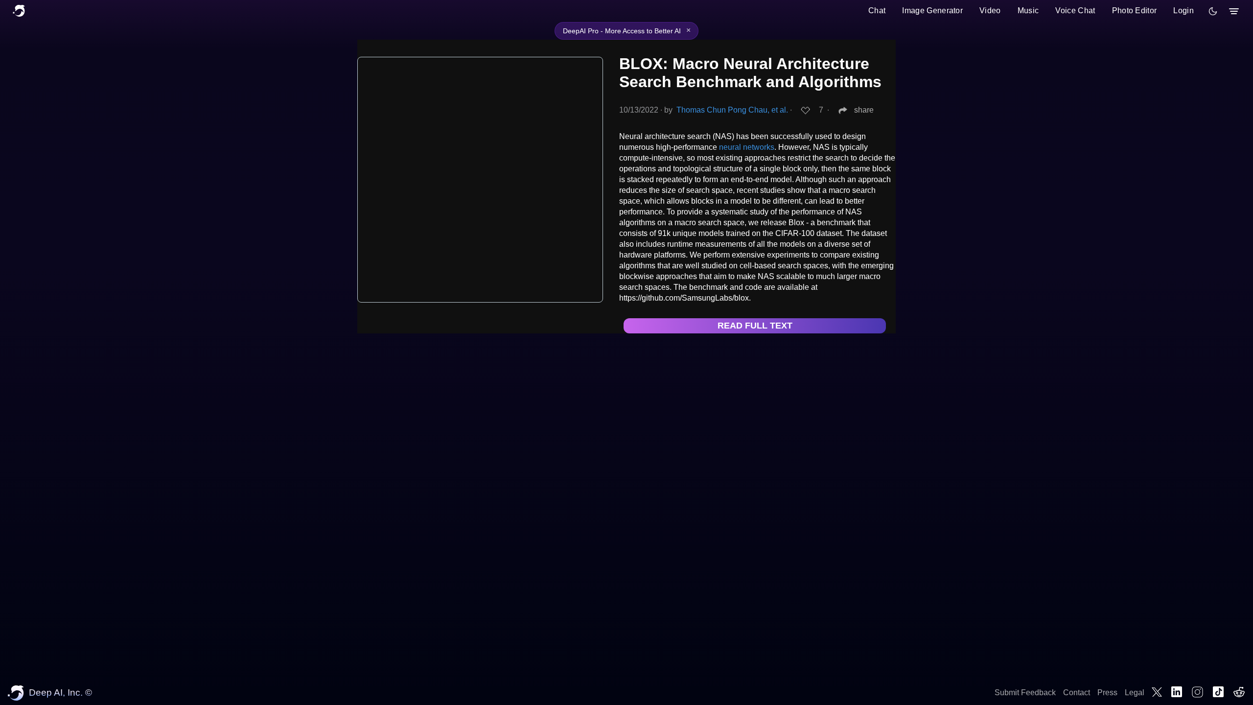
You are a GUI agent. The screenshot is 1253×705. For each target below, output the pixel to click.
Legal (1134, 692)
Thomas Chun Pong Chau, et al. (732, 110)
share (864, 110)
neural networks (746, 147)
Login (1183, 10)
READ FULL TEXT (755, 325)
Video (990, 10)
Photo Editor (1134, 10)
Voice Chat (1075, 10)
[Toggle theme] (1213, 11)
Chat (876, 10)
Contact (1076, 692)
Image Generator (932, 10)
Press (1107, 692)
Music (1028, 10)
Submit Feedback (1025, 692)
